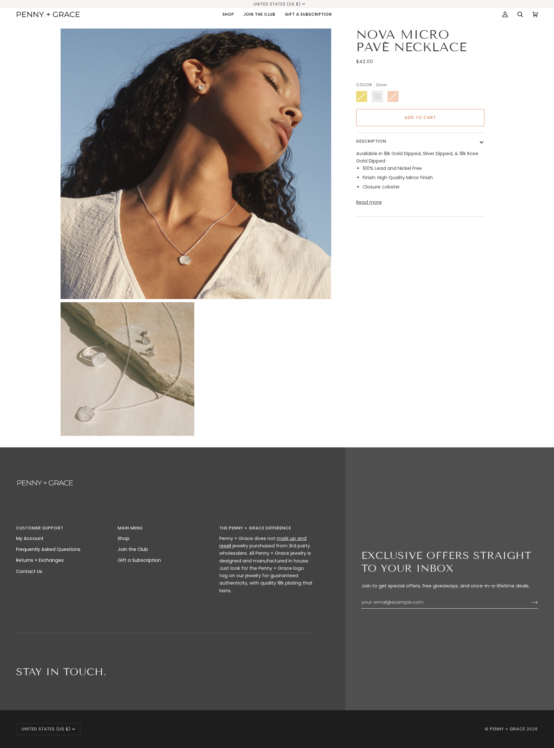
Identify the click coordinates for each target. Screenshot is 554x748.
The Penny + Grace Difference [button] (255, 528)
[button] (228, 14)
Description (371, 141)
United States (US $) (277, 4)
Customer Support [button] (39, 528)
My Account (30, 538)
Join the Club (133, 549)
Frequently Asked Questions (48, 549)
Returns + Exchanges (40, 560)
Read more (369, 202)
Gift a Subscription (139, 560)
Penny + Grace (507, 729)
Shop (124, 538)
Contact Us (29, 571)
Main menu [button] (130, 528)
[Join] (529, 602)
